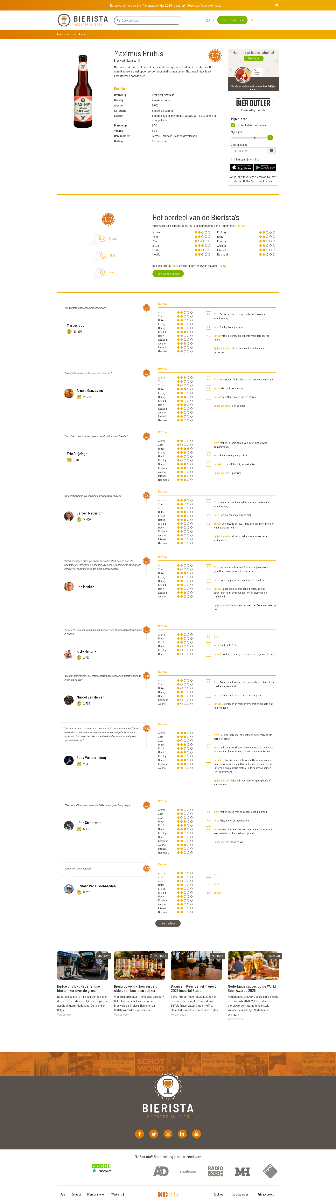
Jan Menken (85, 586)
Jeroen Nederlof (89, 513)
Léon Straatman (89, 822)
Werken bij (117, 1194)
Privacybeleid (266, 1194)
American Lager (161, 100)
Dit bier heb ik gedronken (251, 125)
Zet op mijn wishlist (247, 159)
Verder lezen (64, 1014)
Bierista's (241, 225)
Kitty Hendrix (86, 651)
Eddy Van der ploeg (91, 757)
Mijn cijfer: (237, 132)
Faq (62, 1194)
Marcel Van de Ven (90, 697)
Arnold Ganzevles (90, 390)
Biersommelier (96, 1194)
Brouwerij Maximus (163, 95)
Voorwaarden (240, 1194)
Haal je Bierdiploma (232, 20)
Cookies (218, 1194)
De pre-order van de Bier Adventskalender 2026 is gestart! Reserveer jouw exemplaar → (168, 5)
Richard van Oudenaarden (96, 885)
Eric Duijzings (77, 453)
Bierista (61, 34)
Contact (76, 1194)
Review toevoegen (168, 273)
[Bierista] (79, 20)
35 (139, 60)
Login (212, 20)
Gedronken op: (239, 144)
